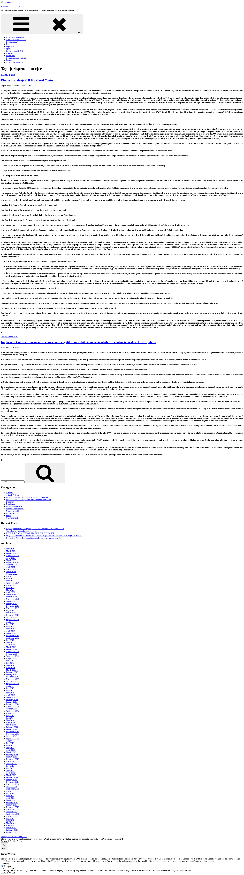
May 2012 (10, 770)
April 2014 (10, 722)
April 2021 (10, 592)
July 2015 (10, 688)
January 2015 (11, 702)
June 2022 (10, 578)
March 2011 (11, 800)
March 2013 (11, 752)
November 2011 (12, 784)
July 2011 (10, 793)
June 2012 (10, 768)
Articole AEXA (12, 495)
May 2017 (10, 642)
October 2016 (11, 654)
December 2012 (12, 759)
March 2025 (11, 560)
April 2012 (10, 773)
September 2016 (12, 656)
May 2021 (10, 590)
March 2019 (11, 613)
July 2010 (10, 818)
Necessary (8, 866)
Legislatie (10, 46)
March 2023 (11, 572)
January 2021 (11, 597)
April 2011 (10, 798)
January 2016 (11, 674)
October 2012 (11, 764)
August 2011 (11, 791)
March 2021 (11, 594)
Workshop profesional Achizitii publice (21, 531)
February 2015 (12, 700)
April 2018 (10, 631)
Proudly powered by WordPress (14, 836)
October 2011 (11, 786)
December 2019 (12, 606)
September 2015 (12, 684)
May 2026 (10, 549)
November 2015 (12, 679)
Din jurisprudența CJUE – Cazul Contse (27, 80)
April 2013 (10, 750)
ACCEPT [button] (119, 839)
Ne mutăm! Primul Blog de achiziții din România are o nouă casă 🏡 (33, 538)
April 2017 (10, 645)
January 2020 (11, 604)
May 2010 (10, 823)
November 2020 (12, 599)
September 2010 (12, 814)
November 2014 (12, 706)
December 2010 (12, 807)
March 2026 (11, 551)
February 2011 (12, 802)
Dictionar (10, 44)
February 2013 (12, 754)
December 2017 (12, 636)
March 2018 (11, 633)
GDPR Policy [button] (106, 839)
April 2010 (10, 825)
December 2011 (12, 782)
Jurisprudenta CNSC (14, 51)
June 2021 (10, 588)
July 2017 (10, 640)
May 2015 (10, 693)
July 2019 (10, 610)
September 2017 (12, 638)
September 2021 (12, 583)
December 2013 (12, 732)
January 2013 (11, 757)
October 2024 (11, 565)
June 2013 (10, 745)
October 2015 (11, 681)
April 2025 (10, 558)
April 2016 (10, 668)
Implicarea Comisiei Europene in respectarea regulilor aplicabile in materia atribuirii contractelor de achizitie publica (78, 342)
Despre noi (10, 55)
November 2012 (12, 761)
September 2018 (12, 620)
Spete (8, 49)
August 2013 (11, 741)
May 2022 (10, 581)
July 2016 (10, 661)
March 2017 (11, 647)
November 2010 (12, 809)
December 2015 (12, 677)
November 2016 (12, 652)
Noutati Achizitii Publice (16, 39)
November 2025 (12, 555)
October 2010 (11, 812)
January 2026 (11, 553)
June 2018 (10, 626)
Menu (80, 33)
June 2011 (10, 796)
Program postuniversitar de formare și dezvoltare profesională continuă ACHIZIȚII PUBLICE (44, 535)
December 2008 (12, 832)
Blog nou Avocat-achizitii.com (18, 37)
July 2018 (10, 624)
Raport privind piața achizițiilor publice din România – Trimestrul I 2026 (35, 529)
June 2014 (10, 718)
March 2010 (11, 828)
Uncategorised (12, 518)
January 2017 (11, 649)
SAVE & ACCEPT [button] (9, 873)
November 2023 (12, 569)
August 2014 (11, 713)
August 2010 (11, 816)
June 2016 (10, 663)
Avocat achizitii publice (10, 6)
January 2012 (11, 780)
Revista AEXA (12, 42)
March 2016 (11, 670)
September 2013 (12, 738)
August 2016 (11, 658)
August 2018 (11, 622)
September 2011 (12, 789)
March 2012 (11, 775)
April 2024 (10, 567)
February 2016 (12, 672)
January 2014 (11, 729)
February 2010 (12, 830)
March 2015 (11, 697)
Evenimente (11, 504)
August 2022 (11, 576)
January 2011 (11, 805)
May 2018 (10, 629)
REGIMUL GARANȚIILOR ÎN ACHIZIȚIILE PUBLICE (30, 533)
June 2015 (10, 690)
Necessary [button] (5, 863)
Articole (9, 53)
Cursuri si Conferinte (14, 62)
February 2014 (12, 727)
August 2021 (11, 585)
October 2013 (11, 736)
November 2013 (12, 734)
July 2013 (10, 743)
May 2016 (10, 665)
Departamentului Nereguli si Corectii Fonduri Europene (28, 499)
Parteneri (9, 60)
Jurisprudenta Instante (15, 509)
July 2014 (10, 716)
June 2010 (10, 821)
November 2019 (12, 608)
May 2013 (10, 748)
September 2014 (12, 711)
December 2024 (12, 562)
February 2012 (12, 777)
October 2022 (11, 574)
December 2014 (12, 704)
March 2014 (11, 725)
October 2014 (11, 709)
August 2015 (11, 686)
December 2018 (12, 615)
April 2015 (10, 695)
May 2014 (10, 720)
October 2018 (11, 617)
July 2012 (10, 766)
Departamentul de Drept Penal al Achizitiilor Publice (27, 497)
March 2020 (11, 601)
